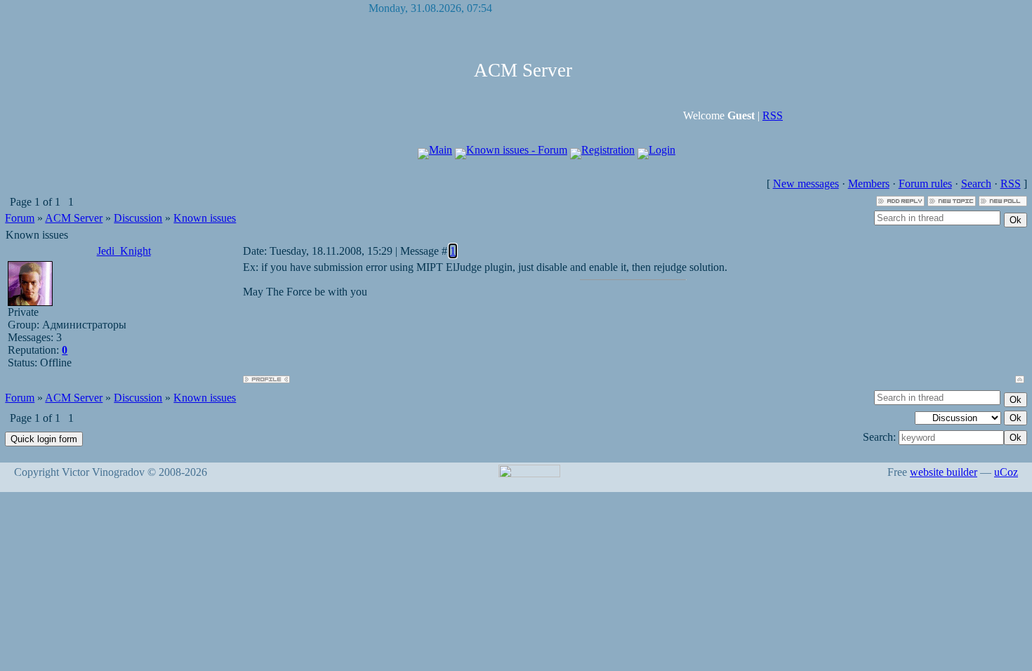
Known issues (204, 218)
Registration (608, 150)
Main (440, 150)
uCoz (1006, 472)
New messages (806, 184)
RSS (772, 115)
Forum (19, 218)
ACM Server (73, 218)
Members (868, 184)
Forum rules (925, 184)
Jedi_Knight (124, 251)
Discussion (138, 218)
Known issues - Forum (516, 150)
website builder (943, 472)
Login (662, 150)
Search (976, 184)
